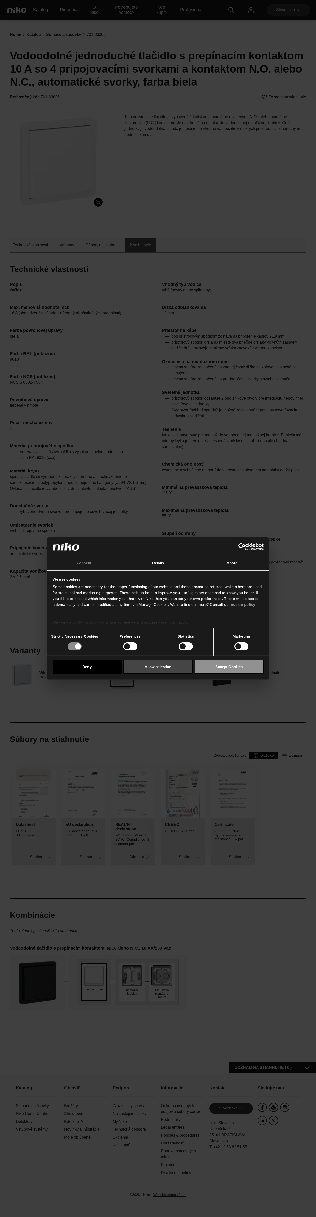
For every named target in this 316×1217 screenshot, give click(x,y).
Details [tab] (158, 563)
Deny (86, 667)
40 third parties (91, 622)
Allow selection (158, 667)
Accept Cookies (229, 667)
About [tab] (232, 563)
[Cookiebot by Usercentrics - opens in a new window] (242, 546)
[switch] (130, 646)
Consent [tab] (84, 563)
